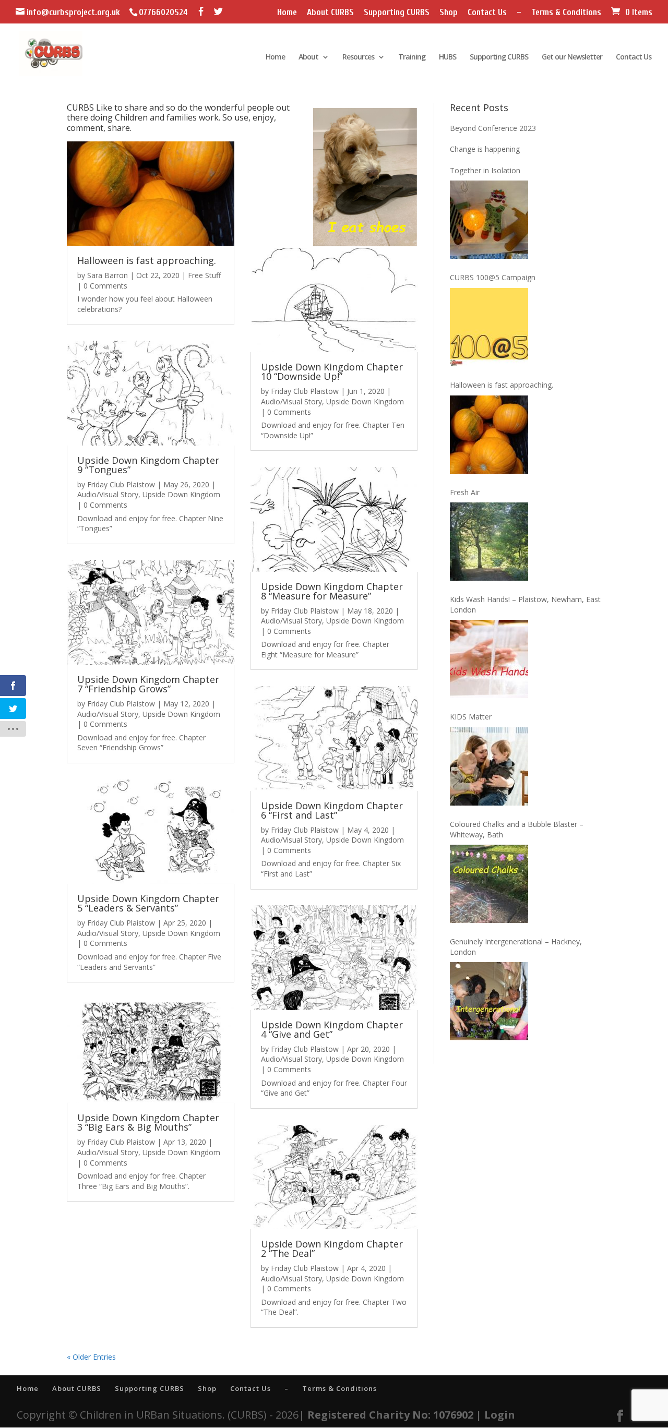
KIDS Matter (471, 717)
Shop (448, 12)
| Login (495, 1415)
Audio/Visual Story (107, 494)
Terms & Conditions (566, 12)
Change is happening (485, 149)
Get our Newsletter (572, 57)
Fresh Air (465, 492)
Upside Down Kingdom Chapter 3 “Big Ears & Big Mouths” (148, 1122)
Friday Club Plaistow (121, 484)
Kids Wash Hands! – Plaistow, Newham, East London (525, 604)
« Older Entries (91, 1357)
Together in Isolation (485, 170)
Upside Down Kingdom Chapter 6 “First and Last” (332, 810)
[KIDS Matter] (489, 766)
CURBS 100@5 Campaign (492, 277)
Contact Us (487, 12)
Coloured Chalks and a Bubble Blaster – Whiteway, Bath (516, 829)
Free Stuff (204, 275)
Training (411, 57)
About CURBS (330, 12)
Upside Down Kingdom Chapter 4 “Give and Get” (332, 1029)
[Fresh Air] (489, 541)
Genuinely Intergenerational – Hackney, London (516, 947)
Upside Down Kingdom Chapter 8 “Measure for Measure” (332, 591)
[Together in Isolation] (489, 220)
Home (287, 12)
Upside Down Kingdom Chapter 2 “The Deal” (332, 1248)
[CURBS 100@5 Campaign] (489, 327)
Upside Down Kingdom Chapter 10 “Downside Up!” (332, 371)
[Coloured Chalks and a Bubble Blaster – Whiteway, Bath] (489, 884)
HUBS (447, 57)
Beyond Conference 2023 (493, 128)
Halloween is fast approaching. (146, 260)
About (308, 57)
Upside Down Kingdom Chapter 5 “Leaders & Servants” (148, 903)
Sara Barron (107, 275)
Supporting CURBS (397, 12)
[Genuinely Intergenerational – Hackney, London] (489, 1001)
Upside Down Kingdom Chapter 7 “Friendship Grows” (148, 684)
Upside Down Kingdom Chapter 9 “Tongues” (148, 465)
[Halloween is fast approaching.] (489, 434)
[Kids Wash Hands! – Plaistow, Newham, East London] (489, 659)
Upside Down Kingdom (181, 494)
